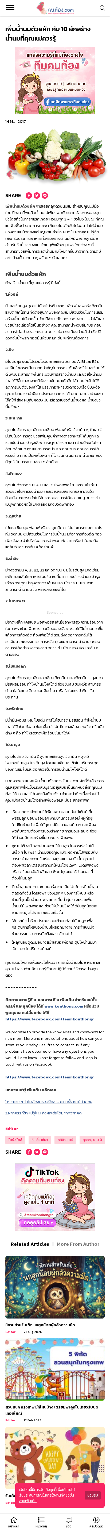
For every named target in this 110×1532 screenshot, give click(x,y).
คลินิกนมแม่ (65, 1140)
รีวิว (69, 1526)
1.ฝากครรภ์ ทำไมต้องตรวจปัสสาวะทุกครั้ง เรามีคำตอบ (48, 1101)
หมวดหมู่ (41, 1526)
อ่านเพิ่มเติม (28, 1501)
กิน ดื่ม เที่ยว (40, 1140)
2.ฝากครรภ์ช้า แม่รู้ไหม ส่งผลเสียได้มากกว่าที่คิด (43, 1113)
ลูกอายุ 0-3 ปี (92, 1140)
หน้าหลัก (13, 1526)
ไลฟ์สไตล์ (15, 1140)
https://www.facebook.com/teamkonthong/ (49, 1019)
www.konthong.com (63, 1006)
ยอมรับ (92, 1495)
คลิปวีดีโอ (96, 1526)
